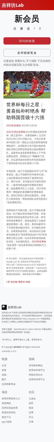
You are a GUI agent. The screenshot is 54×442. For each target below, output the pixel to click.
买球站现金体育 (10, 407)
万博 (31, 421)
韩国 (28, 281)
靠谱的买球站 (9, 412)
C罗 (8, 281)
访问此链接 (27, 41)
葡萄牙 (21, 281)
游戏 (4, 374)
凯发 (31, 407)
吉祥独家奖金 (27, 53)
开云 (31, 417)
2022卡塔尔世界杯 (15, 131)
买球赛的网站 (36, 365)
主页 (4, 365)
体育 (4, 370)
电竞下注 (6, 417)
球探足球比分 (36, 374)
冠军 (31, 403)
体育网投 (6, 403)
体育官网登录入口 (11, 398)
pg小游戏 (7, 421)
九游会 (32, 398)
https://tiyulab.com (31, 318)
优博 (31, 412)
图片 (4, 379)
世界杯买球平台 (37, 370)
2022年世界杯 (13, 125)
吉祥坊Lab (13, 5)
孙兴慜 (14, 281)
